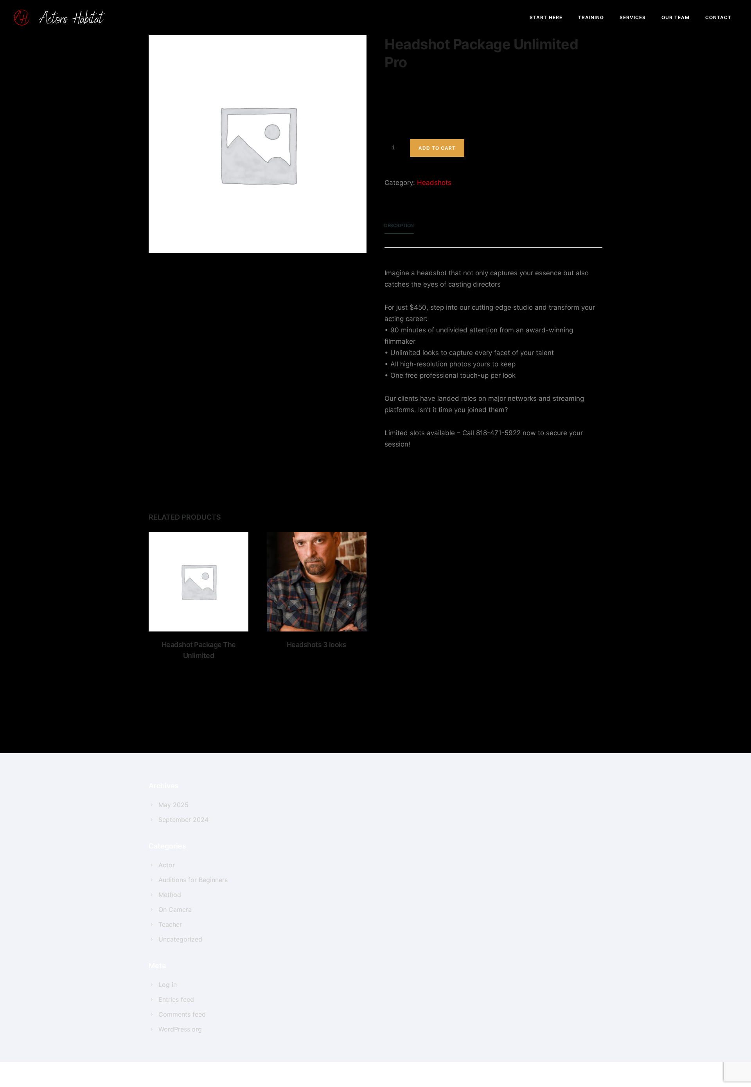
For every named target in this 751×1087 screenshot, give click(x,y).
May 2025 (173, 805)
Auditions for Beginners (193, 880)
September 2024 (183, 819)
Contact (718, 17)
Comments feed (182, 1014)
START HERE (546, 17)
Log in (167, 984)
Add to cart (437, 148)
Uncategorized (180, 939)
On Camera (175, 909)
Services (633, 17)
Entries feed (176, 999)
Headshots (434, 183)
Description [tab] (399, 225)
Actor (166, 865)
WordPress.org (180, 1029)
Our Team (675, 17)
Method (169, 895)
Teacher (170, 924)
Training (591, 17)
